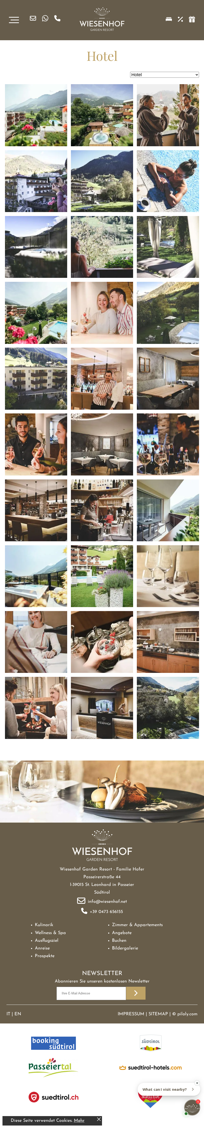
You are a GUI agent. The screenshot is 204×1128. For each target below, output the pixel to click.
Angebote (122, 933)
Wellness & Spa (50, 933)
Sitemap (158, 1014)
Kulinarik (44, 925)
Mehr (79, 1121)
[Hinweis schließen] (99, 1120)
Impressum (131, 1014)
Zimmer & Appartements (137, 925)
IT (8, 1014)
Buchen (119, 941)
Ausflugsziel (46, 941)
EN (17, 1014)
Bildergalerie (125, 948)
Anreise (42, 948)
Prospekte (44, 956)
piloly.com (187, 1014)
